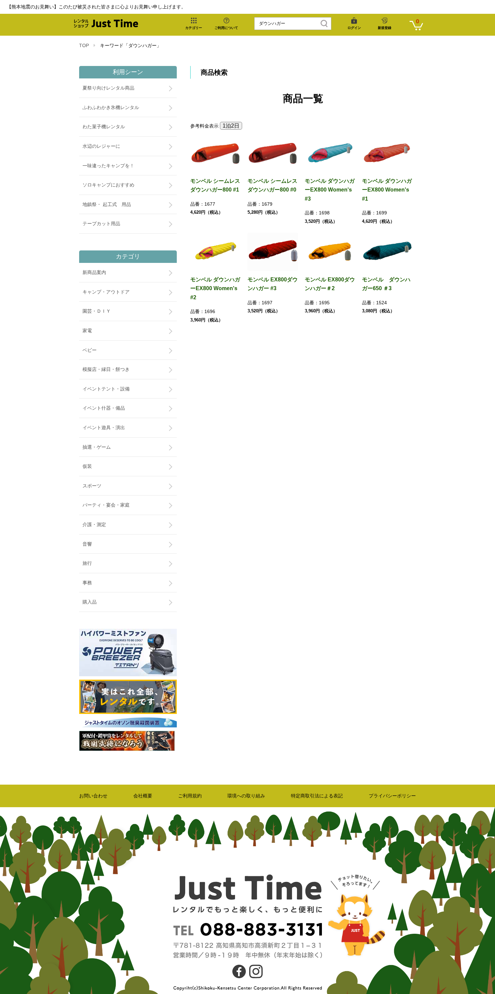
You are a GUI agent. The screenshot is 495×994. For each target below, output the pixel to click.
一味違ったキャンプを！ (108, 165)
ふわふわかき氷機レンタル (110, 107)
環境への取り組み (246, 795)
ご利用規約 (190, 795)
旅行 (87, 563)
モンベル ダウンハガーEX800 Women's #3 (330, 190)
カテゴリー (193, 28)
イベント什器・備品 (103, 408)
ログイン (354, 28)
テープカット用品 (101, 223)
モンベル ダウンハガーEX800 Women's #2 (215, 288)
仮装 (87, 466)
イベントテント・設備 (106, 388)
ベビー (89, 350)
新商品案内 (94, 272)
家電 (87, 330)
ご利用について (226, 28)
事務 (87, 582)
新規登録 (384, 28)
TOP (84, 45)
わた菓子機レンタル (103, 126)
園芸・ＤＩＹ (96, 311)
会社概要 (142, 795)
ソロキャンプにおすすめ (108, 184)
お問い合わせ (93, 795)
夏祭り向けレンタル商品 (108, 88)
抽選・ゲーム (96, 447)
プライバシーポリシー (392, 795)
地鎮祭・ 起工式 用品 (106, 204)
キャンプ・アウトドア (106, 292)
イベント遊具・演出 (103, 427)
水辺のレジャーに (101, 146)
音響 (87, 544)
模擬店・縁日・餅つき (106, 369)
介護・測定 (94, 524)
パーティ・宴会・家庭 (106, 505)
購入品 (89, 602)
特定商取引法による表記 (317, 795)
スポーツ (91, 485)
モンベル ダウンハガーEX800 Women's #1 (387, 190)
